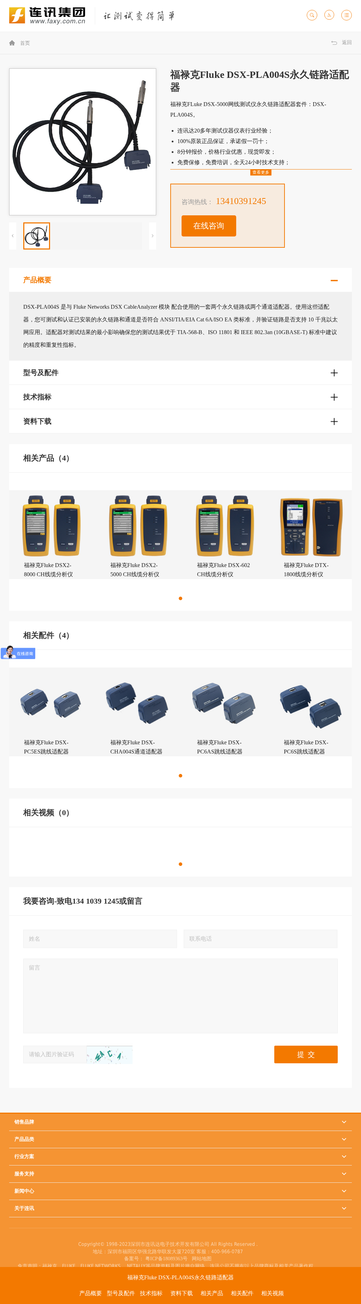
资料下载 (181, 1293)
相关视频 (272, 1293)
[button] (180, 598)
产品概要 (90, 1293)
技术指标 (151, 1293)
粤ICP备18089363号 (167, 1258)
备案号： (134, 1258)
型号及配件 (121, 1293)
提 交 (306, 1054)
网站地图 (200, 1258)
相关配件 (242, 1293)
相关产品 (212, 1293)
